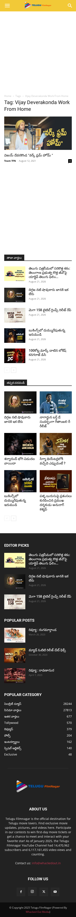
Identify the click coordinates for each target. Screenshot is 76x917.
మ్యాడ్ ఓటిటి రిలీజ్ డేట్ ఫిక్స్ (48, 650)
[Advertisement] (38, 52)
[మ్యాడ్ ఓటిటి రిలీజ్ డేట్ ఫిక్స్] (14, 655)
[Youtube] (55, 892)
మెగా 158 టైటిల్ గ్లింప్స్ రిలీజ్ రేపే (50, 310)
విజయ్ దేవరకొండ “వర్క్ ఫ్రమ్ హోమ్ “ (28, 155)
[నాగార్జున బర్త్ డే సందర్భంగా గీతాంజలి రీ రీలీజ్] (56, 402)
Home (7, 96)
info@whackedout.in (46, 863)
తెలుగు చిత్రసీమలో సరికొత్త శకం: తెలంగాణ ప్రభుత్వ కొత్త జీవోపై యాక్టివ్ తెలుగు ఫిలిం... (49, 272)
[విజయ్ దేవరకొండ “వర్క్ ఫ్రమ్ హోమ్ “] (38, 133)
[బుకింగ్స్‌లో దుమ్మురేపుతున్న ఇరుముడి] (14, 335)
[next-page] (13, 370)
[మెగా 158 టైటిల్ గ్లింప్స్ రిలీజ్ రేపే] (14, 315)
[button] (7, 5)
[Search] (70, 5)
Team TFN (10, 160)
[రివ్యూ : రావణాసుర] (14, 675)
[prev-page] (7, 370)
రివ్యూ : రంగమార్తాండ (43, 630)
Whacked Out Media (37, 912)
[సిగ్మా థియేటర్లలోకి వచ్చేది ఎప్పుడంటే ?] (56, 444)
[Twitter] (43, 892)
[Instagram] (32, 891)
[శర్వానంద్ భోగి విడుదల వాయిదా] (20, 444)
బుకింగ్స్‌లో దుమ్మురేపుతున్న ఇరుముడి (15, 500)
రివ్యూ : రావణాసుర (41, 670)
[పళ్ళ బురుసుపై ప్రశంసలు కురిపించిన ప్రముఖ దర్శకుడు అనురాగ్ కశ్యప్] (56, 481)
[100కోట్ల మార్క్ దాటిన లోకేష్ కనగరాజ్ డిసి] (14, 356)
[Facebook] (21, 892)
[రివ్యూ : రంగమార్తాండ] (14, 635)
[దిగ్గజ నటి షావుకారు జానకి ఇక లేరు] (14, 295)
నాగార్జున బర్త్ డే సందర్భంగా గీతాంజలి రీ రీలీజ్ (55, 421)
